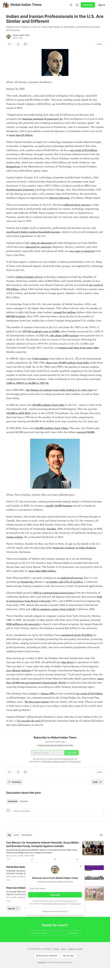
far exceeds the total (28, 721)
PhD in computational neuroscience (53, 593)
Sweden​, (51, 529)
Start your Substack (48, 955)
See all (11, 908)
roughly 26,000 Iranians (58, 506)
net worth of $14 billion (83, 150)
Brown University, (60, 198)
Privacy (56, 949)
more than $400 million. (42, 571)
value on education (41, 243)
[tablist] (17, 801)
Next (95, 782)
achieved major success (76, 205)
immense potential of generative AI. (42, 119)
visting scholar (14, 537)
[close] (81, 866)
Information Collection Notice (54, 903)
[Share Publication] (77, 5)
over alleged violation (18, 670)
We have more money (37, 702)
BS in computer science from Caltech (54, 609)
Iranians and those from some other (78, 348)
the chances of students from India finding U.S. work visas (59, 390)
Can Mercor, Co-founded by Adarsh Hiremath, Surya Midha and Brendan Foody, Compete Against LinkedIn (42, 844)
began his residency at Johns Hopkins (74, 548)
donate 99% (47, 694)
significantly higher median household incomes (33, 232)
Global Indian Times (21, 35)
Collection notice (75, 949)
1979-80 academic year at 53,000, (41, 331)
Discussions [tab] (27, 835)
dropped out (13, 167)
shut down (67, 662)
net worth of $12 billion (89, 694)
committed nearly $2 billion (77, 635)
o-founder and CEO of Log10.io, (65, 582)
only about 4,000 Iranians (64, 336)
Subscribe (88, 5)
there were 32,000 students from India (67, 363)
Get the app (68, 955)
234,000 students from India (48, 405)
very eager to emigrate (82, 251)
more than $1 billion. (21, 135)
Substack (42, 962)
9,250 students (40, 359)
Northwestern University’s (21, 190)
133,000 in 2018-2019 (18, 413)
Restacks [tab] (24, 801)
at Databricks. (26, 582)
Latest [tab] (16, 835)
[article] (55, 851)
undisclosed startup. (71, 578)
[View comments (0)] (18, 44)
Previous (16, 782)
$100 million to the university (23, 624)
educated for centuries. (38, 247)
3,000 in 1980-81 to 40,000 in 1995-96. (27, 383)
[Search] (71, 5)
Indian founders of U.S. (29, 277)
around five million (65, 312)
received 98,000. (86, 432)
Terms (63, 949)
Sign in (101, 5)
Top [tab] (9, 835)
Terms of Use (68, 901)
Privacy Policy (75, 903)
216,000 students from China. (52, 428)
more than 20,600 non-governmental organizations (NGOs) (55, 681)
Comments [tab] (12, 801)
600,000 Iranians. (16, 316)
